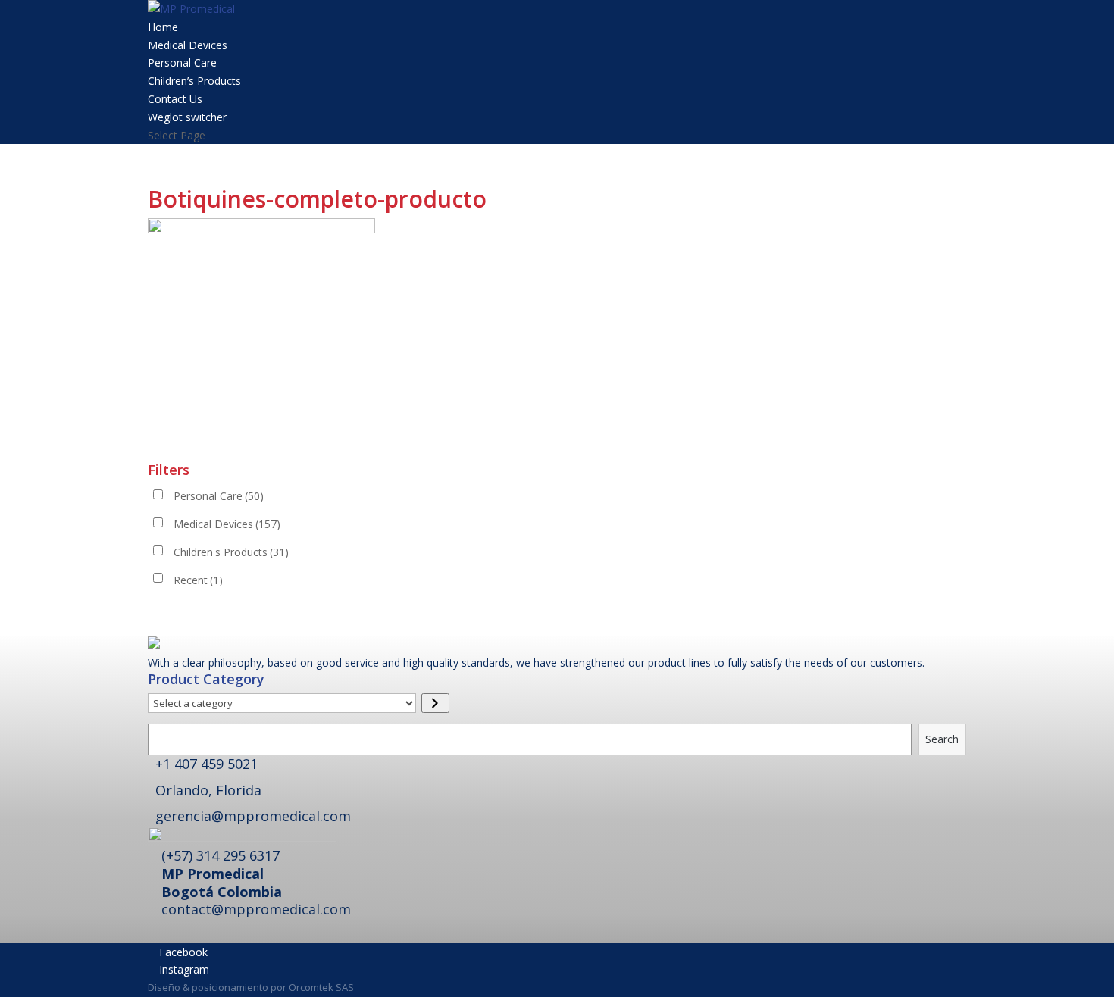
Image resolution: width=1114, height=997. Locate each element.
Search (942, 739)
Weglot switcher (187, 117)
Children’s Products (194, 80)
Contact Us (175, 99)
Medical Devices (187, 45)
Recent (198, 580)
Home (163, 27)
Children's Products (231, 552)
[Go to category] (435, 703)
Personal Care (182, 62)
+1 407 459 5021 (206, 764)
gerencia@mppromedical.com (253, 816)
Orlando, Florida (208, 790)
